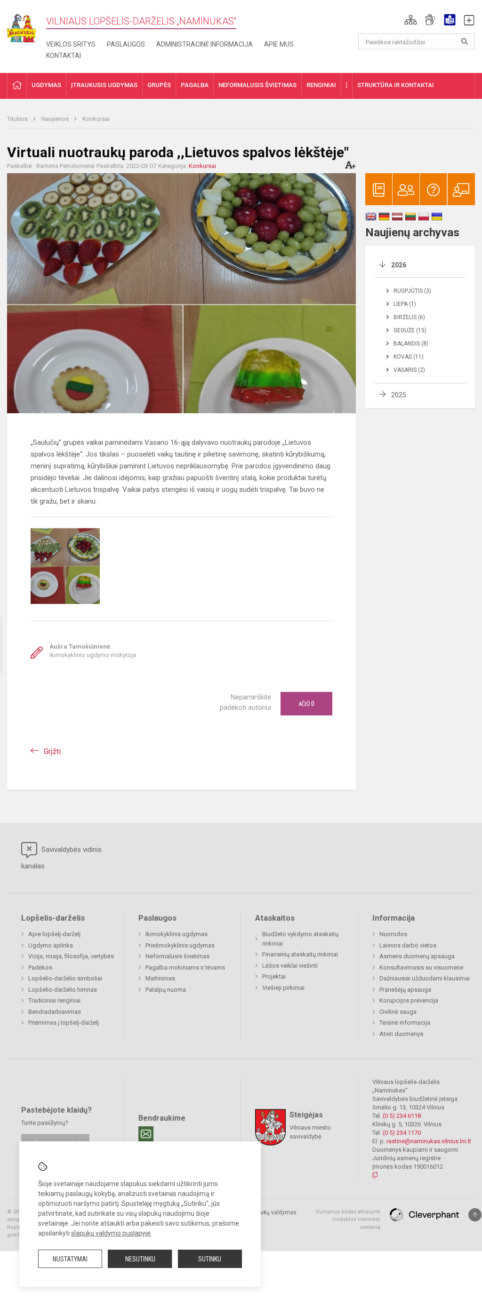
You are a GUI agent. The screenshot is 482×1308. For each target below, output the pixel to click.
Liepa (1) (405, 304)
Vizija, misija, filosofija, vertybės (71, 956)
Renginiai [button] (321, 84)
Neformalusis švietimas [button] (257, 84)
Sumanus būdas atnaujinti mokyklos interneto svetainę (348, 1219)
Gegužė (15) (410, 330)
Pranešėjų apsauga (405, 989)
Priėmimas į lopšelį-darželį (63, 1022)
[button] (410, 19)
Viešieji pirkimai (283, 987)
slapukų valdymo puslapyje (111, 1233)
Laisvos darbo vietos (407, 945)
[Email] (145, 1133)
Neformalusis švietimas (177, 956)
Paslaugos (126, 44)
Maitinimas (160, 978)
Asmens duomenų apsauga (417, 956)
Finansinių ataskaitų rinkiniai (300, 954)
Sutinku (209, 1259)
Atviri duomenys (401, 1033)
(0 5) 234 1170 (402, 1132)
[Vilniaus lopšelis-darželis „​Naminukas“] (26, 25)
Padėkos (40, 967)
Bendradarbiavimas (54, 1011)
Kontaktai (63, 55)
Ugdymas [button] (46, 84)
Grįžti (52, 751)
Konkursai (96, 118)
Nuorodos (393, 934)
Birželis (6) (409, 317)
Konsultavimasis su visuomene (421, 967)
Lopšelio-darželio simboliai (65, 978)
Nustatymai (70, 1259)
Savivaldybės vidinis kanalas (61, 857)
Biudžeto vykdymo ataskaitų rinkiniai (300, 939)
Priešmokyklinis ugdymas (180, 945)
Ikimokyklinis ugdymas (176, 934)
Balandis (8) (411, 343)
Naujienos (55, 118)
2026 (398, 265)
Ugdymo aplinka (50, 945)
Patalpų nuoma (165, 989)
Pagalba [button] (195, 84)
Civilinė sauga (398, 1011)
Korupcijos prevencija (408, 1000)
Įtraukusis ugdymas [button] (104, 84)
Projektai (274, 976)
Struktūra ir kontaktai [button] (395, 84)
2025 (398, 395)
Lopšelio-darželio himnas (62, 989)
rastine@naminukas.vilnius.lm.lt (428, 1141)
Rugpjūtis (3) (412, 291)
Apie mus (279, 44)
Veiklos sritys (71, 44)
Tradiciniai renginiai (54, 1000)
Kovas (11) (409, 356)
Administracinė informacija (204, 44)
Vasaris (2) (409, 370)
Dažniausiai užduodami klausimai (424, 978)
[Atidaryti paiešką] (464, 41)
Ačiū (306, 703)
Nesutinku (140, 1259)
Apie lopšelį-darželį (54, 934)
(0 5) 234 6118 (402, 1115)
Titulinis (18, 118)
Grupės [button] (159, 84)
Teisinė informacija (404, 1022)
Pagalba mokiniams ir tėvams (185, 967)
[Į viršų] (475, 1214)
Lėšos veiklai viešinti (290, 965)
